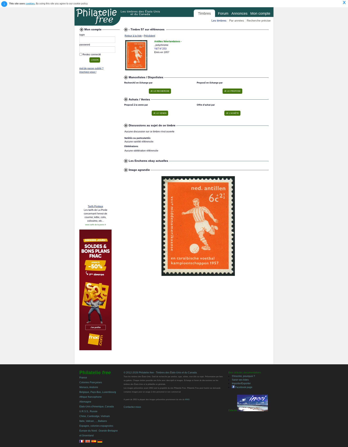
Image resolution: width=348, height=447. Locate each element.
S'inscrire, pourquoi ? (243, 376)
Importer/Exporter (241, 383)
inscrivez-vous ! (87, 72)
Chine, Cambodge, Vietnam (94, 416)
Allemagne (85, 401)
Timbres (204, 13)
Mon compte (260, 13)
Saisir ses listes (240, 379)
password (84, 44)
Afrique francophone (90, 397)
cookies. (30, 3)
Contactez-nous (132, 407)
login (82, 34)
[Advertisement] (95, 140)
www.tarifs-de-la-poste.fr (95, 225)
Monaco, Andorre (88, 387)
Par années (236, 20)
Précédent (149, 35)
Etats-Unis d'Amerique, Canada (96, 406)
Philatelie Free (98, 16)
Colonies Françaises (90, 382)
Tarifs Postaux (95, 206)
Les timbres (218, 20)
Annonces (239, 13)
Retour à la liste (133, 35)
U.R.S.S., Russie (88, 411)
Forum (223, 13)
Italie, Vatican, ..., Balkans (93, 421)
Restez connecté (92, 54)
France (83, 377)
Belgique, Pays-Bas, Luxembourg (97, 392)
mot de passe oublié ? (91, 68)
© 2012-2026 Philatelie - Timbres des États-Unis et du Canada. (160, 372)
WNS (187, 400)
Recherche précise (259, 20)
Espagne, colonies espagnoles (96, 425)
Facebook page (243, 387)
